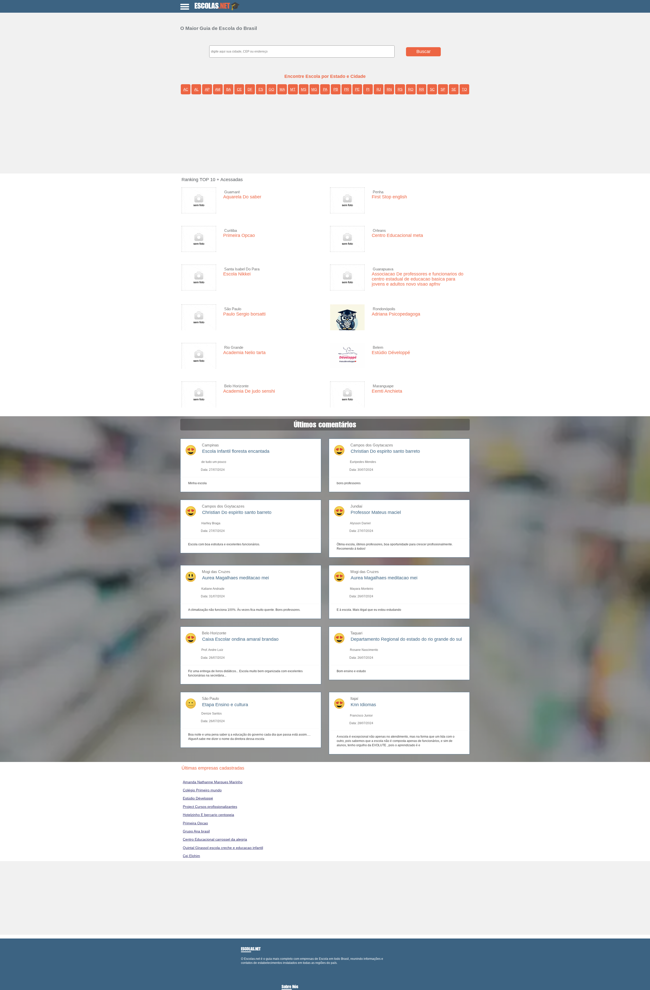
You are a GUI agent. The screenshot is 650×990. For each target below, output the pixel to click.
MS (303, 89)
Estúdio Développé (391, 352)
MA (282, 89)
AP (207, 89)
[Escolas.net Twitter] (244, 967)
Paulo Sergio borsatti (244, 314)
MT (293, 89)
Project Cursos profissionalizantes (210, 807)
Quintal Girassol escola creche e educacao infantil (223, 848)
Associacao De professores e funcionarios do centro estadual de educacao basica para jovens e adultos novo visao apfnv (417, 279)
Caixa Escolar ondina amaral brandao (240, 639)
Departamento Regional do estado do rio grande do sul (406, 639)
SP (443, 89)
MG (314, 89)
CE (239, 89)
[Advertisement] (328, 135)
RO (410, 89)
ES (260, 89)
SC (432, 89)
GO (271, 89)
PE (357, 89)
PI (367, 89)
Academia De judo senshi (249, 391)
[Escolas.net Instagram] (246, 967)
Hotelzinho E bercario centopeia (208, 815)
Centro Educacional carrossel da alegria (215, 839)
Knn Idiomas (363, 704)
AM (217, 89)
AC (185, 89)
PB (335, 89)
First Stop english (389, 196)
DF (250, 89)
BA (228, 89)
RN (389, 89)
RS (400, 89)
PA (325, 89)
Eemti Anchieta (387, 391)
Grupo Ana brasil (196, 831)
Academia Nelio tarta (244, 352)
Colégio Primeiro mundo (202, 790)
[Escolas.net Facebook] (242, 967)
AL (196, 89)
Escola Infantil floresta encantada (235, 451)
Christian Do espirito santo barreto (385, 451)
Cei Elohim (191, 856)
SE (453, 89)
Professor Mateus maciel (376, 512)
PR (346, 89)
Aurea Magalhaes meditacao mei (235, 577)
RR (421, 89)
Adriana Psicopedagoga (396, 314)
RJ (379, 89)
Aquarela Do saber (242, 196)
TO (464, 89)
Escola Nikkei (237, 273)
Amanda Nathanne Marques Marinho (212, 782)
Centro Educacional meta (397, 235)
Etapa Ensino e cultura (225, 704)
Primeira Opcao (239, 235)
